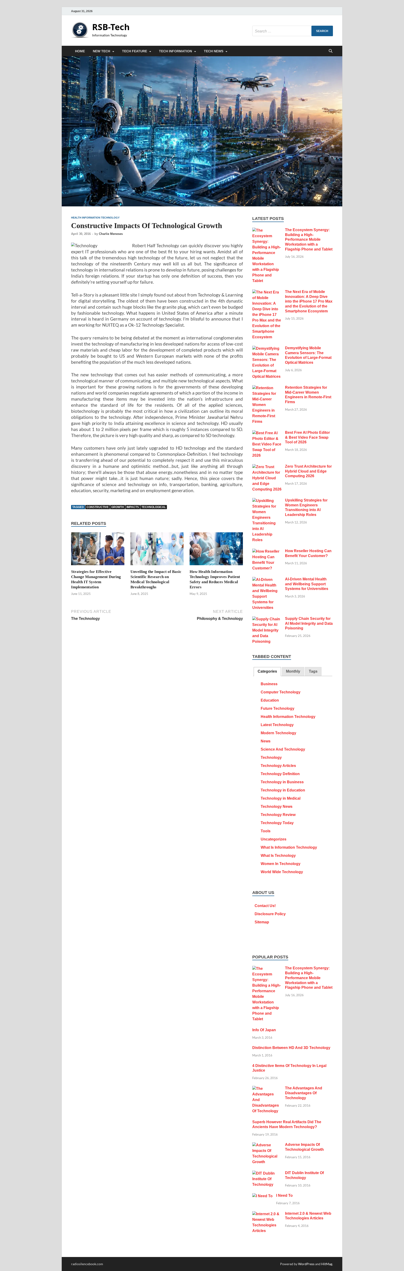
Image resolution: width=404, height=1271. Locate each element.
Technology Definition (280, 774)
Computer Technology (280, 692)
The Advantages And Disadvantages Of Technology (303, 1093)
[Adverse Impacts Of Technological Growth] (266, 1145)
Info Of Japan (264, 1030)
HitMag (326, 1264)
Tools (266, 831)
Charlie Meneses (111, 234)
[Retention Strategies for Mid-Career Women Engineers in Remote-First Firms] (266, 388)
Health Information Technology (95, 217)
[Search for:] (292, 31)
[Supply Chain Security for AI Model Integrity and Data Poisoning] (266, 619)
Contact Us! (265, 906)
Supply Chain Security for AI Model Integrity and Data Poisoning (309, 623)
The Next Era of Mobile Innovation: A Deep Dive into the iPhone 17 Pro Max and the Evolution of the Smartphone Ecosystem (308, 301)
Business (269, 684)
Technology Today (277, 823)
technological (153, 507)
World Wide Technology (282, 872)
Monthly (293, 671)
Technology (271, 757)
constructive (98, 507)
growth (117, 507)
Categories (267, 671)
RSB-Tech (111, 27)
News (266, 741)
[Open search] (330, 51)
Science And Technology (283, 749)
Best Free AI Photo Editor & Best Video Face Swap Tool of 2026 (307, 437)
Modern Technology (278, 733)
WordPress (306, 1264)
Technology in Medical (280, 798)
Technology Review (278, 815)
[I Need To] (262, 1196)
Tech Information (175, 51)
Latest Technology (277, 725)
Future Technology (277, 708)
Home (80, 51)
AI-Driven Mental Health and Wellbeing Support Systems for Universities (306, 584)
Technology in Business (282, 782)
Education (270, 700)
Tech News (213, 51)
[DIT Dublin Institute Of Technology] (266, 1174)
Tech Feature (134, 51)
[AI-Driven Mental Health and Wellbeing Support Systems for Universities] (266, 580)
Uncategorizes (273, 839)
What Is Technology (278, 856)
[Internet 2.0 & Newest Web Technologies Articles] (266, 1214)
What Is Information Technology (289, 847)
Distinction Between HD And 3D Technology (291, 1048)
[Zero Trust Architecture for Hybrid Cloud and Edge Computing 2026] (266, 467)
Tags (313, 671)
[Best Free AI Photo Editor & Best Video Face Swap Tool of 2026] (266, 433)
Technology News (276, 806)
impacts (132, 507)
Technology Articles (278, 766)
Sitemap (262, 922)
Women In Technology (280, 864)
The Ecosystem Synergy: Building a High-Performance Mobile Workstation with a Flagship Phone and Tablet (308, 239)
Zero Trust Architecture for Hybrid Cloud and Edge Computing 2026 (308, 471)
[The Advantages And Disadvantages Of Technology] (266, 1089)
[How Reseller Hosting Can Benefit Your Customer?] (266, 552)
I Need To (284, 1195)
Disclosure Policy (270, 914)
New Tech (101, 51)
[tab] (267, 671)
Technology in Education (283, 790)
